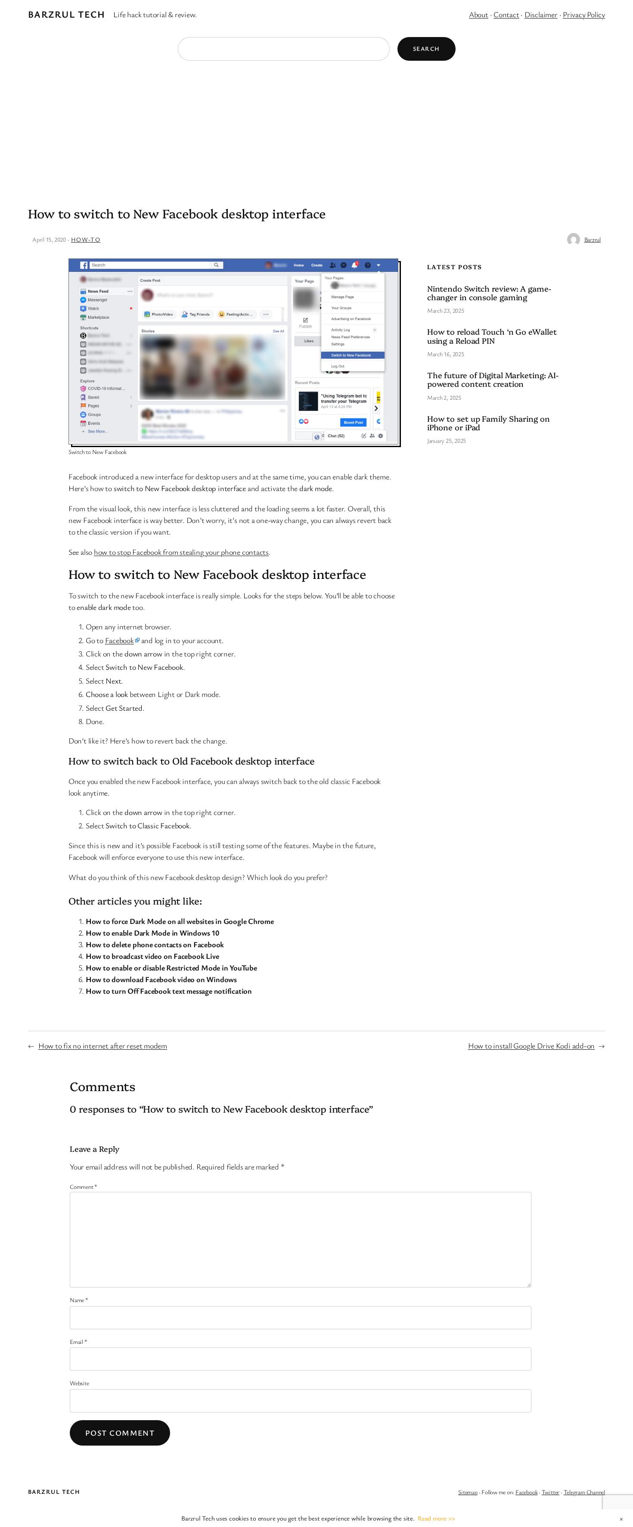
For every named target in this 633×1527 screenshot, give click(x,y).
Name (79, 1300)
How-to (85, 239)
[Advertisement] (316, 129)
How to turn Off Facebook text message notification (169, 991)
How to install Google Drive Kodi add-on (531, 1045)
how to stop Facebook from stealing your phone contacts (181, 552)
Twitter (550, 1492)
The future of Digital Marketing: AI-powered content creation (493, 380)
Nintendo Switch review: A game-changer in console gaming (489, 293)
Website (79, 1383)
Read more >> (436, 1518)
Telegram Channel (584, 1492)
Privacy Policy (584, 14)
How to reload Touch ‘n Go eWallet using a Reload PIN (492, 336)
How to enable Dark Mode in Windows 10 (152, 932)
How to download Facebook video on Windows (161, 979)
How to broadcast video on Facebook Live (152, 956)
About (478, 14)
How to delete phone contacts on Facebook (155, 944)
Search (426, 48)
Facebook (119, 640)
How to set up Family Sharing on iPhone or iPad (488, 423)
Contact (506, 14)
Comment (83, 1186)
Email (78, 1341)
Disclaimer (541, 14)
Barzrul (592, 239)
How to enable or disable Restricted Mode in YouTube (171, 967)
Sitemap (467, 1492)
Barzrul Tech (66, 14)
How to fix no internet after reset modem (102, 1045)
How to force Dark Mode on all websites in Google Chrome (180, 921)
